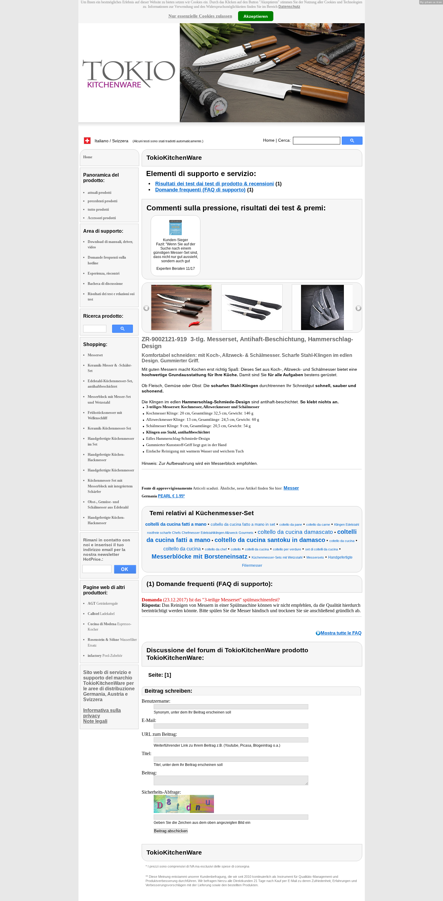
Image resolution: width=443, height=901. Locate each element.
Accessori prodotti (102, 218)
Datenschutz (289, 7)
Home (269, 140)
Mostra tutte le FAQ (341, 632)
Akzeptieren (255, 16)
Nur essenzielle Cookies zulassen (200, 16)
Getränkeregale (103, 603)
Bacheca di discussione (105, 284)
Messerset (95, 355)
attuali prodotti (99, 193)
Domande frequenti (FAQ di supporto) (200, 190)
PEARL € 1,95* (171, 496)
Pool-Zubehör (105, 656)
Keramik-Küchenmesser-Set (109, 428)
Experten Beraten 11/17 (175, 268)
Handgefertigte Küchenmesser (111, 470)
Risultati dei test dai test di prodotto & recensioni (214, 184)
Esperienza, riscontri (103, 273)
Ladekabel (101, 614)
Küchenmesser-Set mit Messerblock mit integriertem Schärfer (110, 485)
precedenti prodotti (102, 201)
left (146, 308)
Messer (291, 487)
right (358, 308)
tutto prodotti (98, 209)
